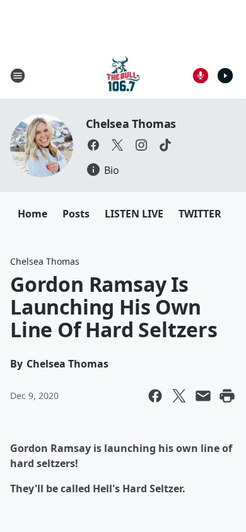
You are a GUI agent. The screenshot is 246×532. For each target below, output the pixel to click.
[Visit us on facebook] (93, 145)
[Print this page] (227, 396)
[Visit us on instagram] (141, 145)
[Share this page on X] (179, 396)
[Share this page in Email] (203, 396)
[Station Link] (123, 75)
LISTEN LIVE (134, 214)
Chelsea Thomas (131, 123)
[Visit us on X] (117, 145)
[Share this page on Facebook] (155, 396)
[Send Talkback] (200, 75)
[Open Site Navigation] (17, 75)
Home (32, 214)
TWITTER (200, 214)
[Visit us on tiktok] (165, 145)
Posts (76, 214)
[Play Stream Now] (225, 75)
